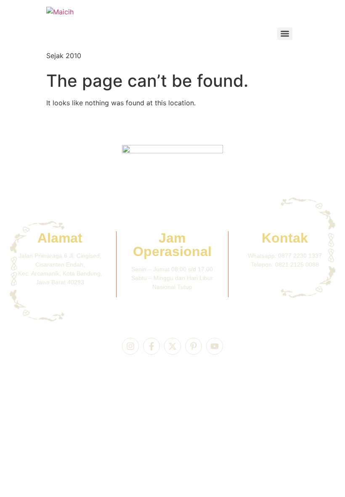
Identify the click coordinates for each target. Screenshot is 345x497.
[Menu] (284, 33)
